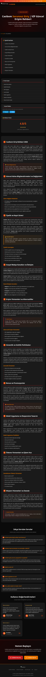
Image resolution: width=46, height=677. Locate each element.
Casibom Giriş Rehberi (9, 43)
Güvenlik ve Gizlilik (9, 58)
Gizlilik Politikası (12, 669)
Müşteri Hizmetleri (9, 70)
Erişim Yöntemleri (8, 55)
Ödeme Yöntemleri (9, 67)
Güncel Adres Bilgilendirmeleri (11, 46)
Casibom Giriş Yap (16, 657)
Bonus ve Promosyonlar (10, 61)
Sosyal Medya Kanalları (10, 52)
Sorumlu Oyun (27, 669)
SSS (32, 669)
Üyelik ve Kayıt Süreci (9, 49)
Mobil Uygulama (8, 64)
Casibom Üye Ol (32, 657)
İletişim (35, 669)
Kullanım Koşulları (19, 669)
